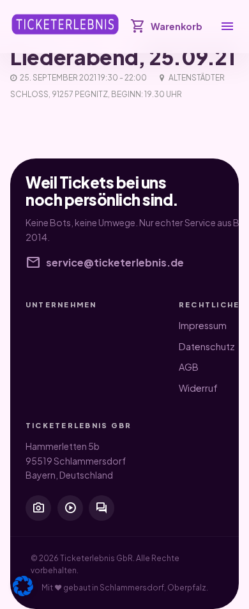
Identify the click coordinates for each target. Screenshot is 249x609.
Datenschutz (207, 346)
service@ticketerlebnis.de (105, 262)
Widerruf (198, 388)
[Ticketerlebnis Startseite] (65, 24)
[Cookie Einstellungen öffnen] (23, 586)
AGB (189, 367)
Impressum (203, 325)
